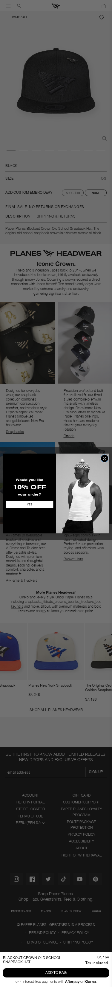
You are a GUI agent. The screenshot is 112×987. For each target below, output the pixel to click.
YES (29, 504)
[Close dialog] (104, 458)
